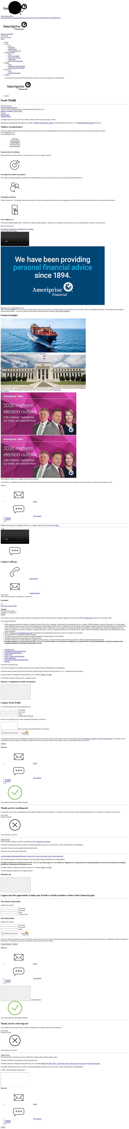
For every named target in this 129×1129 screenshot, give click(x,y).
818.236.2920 (5, 115)
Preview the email (6, 944)
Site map (7, 661)
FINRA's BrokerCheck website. (44, 123)
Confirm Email (23, 914)
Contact (7, 75)
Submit (3, 743)
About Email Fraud (94, 1063)
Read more (42, 353)
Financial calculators (14, 73)
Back (9, 46)
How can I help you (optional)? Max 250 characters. (33, 729)
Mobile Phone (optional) (26, 716)
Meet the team (12, 49)
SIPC (50, 674)
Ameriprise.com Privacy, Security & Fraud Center (97, 738)
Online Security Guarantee (78, 1063)
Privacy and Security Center (60, 1063)
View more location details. (9, 606)
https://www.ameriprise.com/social (22, 633)
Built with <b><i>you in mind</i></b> (12, 308)
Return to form (5, 840)
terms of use (31, 856)
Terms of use (8, 654)
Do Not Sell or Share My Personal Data (16, 660)
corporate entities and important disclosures (13, 856)
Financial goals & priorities (16, 68)
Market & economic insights (16, 66)
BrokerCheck (89, 618)
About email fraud (10, 658)
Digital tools (12, 59)
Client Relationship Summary (85, 123)
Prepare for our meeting (43, 841)
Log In (7, 96)
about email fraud (58, 856)
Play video (56, 525)
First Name (22, 710)
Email (20, 714)
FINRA (43, 674)
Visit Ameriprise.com (14, 51)
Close (3, 614)
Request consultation (7, 34)
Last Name (22, 712)
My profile (11, 47)
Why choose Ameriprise (15, 61)
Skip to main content (7, 16)
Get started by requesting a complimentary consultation (17, 229)
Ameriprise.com (9, 649)
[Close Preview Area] (16, 993)
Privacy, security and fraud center (14, 656)
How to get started (13, 56)
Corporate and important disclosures (15, 651)
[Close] (16, 692)
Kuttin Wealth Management (9, 107)
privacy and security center (44, 856)
